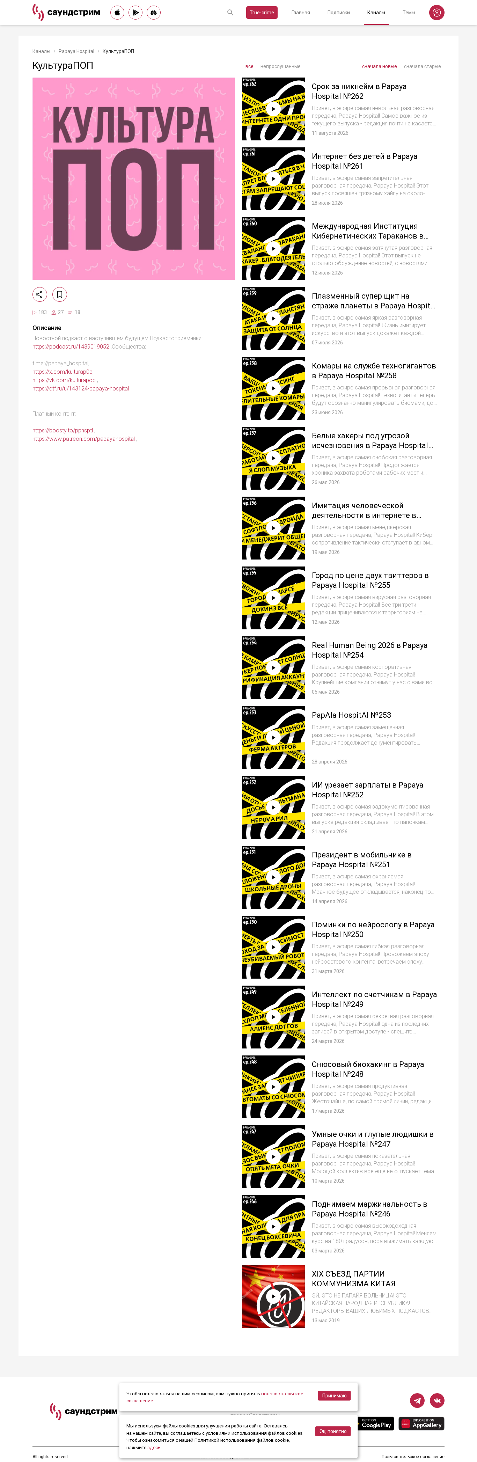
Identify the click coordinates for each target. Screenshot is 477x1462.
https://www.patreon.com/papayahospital (83, 439)
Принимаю (334, 1395)
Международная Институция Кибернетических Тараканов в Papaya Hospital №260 (368, 236)
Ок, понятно (333, 1431)
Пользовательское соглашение (413, 1456)
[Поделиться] (39, 294)
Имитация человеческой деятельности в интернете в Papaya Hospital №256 (364, 515)
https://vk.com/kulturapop (64, 380)
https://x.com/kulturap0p (62, 371)
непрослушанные (280, 66)
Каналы (376, 12)
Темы (409, 12)
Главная (301, 12)
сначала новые (379, 66)
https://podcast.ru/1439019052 (70, 346)
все (249, 66)
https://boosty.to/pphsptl (62, 430)
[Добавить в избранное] (59, 294)
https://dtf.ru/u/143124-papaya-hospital (80, 388)
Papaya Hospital (76, 51)
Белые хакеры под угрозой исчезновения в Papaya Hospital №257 (370, 445)
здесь (154, 1447)
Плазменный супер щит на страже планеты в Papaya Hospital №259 (374, 306)
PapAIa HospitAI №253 (351, 715)
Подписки (339, 12)
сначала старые (422, 66)
